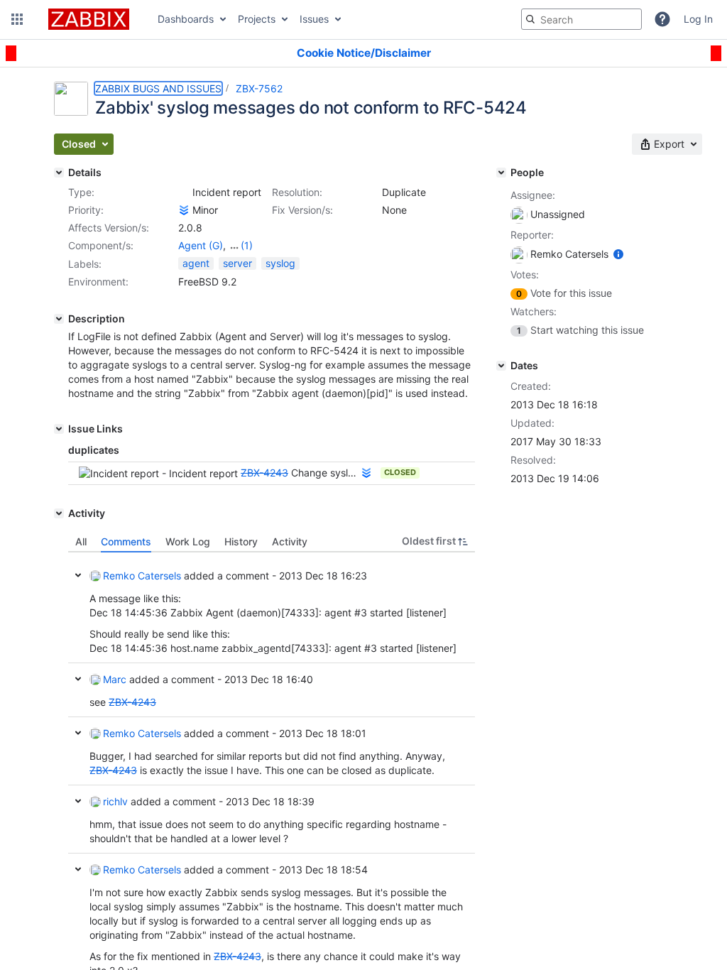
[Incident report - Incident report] (184, 192)
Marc (114, 679)
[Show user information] (618, 254)
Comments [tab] (126, 541)
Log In (698, 19)
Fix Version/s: (302, 210)
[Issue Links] (59, 429)
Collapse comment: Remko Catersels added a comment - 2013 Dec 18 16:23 (78, 575)
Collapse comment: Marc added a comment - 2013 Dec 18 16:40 (78, 679)
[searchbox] (581, 19)
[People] (501, 173)
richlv (115, 801)
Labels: (85, 264)
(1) (247, 245)
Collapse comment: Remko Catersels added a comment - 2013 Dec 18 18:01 (78, 733)
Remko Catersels (142, 576)
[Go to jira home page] (88, 19)
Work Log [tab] (187, 541)
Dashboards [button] (186, 19)
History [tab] (241, 541)
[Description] (59, 319)
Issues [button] (314, 19)
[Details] (59, 173)
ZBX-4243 (264, 473)
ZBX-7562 (259, 88)
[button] (17, 19)
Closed (400, 472)
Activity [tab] (289, 541)
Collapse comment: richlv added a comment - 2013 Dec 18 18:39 (78, 801)
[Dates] (501, 366)
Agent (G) (200, 245)
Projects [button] (256, 19)
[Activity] (59, 513)
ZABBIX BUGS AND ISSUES (158, 88)
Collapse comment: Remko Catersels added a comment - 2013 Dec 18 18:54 (78, 869)
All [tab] (81, 541)
